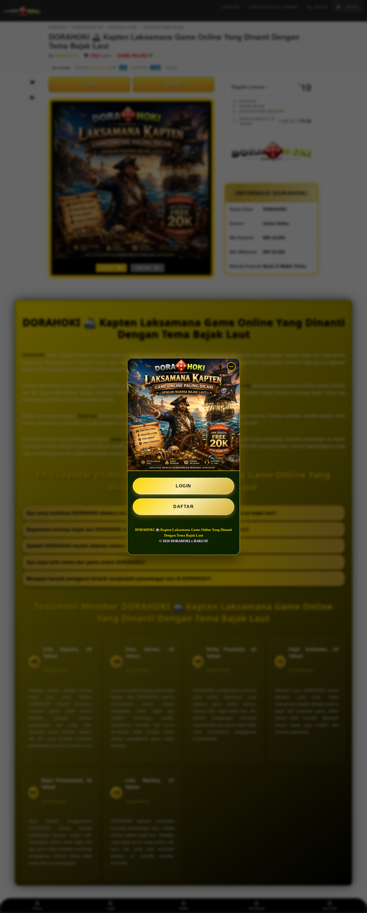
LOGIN (183, 486)
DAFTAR (183, 506)
